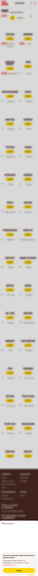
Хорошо (19, 570)
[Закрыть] (36, 522)
